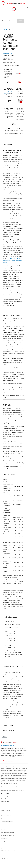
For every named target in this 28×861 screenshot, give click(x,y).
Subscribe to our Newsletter (7, 835)
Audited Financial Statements (7, 832)
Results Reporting (5, 813)
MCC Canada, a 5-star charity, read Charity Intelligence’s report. (12, 260)
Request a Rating (5, 801)
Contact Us (3, 829)
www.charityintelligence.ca (7, 745)
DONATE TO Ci (4, 838)
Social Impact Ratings (6, 815)
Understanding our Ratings (7, 796)
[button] (27, 7)
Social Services (7, 53)
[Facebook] (2, 30)
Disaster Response (5, 798)
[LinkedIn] (6, 30)
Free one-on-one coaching (7, 821)
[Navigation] (14, 16)
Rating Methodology (5, 810)
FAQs (2, 804)
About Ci (3, 827)
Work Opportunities (5, 841)
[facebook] (2, 858)
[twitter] (5, 858)
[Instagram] (10, 858)
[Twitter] (4, 30)
